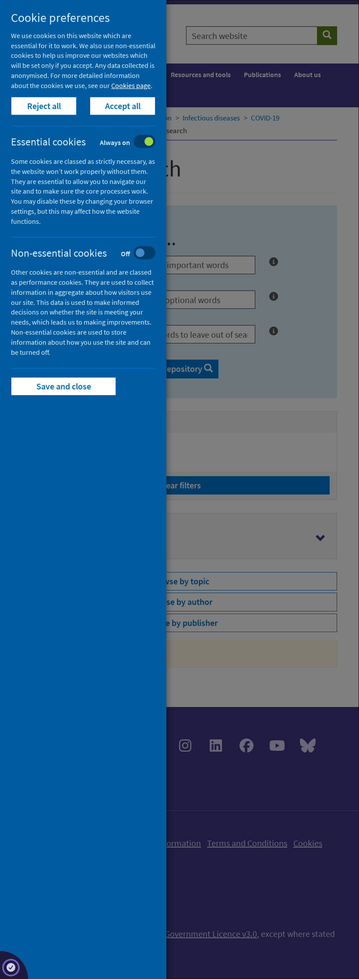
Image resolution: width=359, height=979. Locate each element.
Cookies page (131, 85)
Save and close (63, 386)
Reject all (44, 105)
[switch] (90, 142)
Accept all (123, 105)
